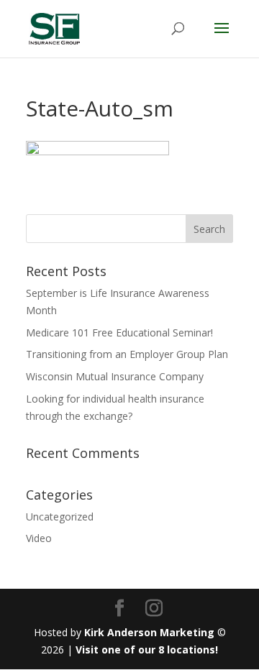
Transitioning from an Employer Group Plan (127, 354)
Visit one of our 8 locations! (147, 649)
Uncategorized (60, 516)
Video (39, 538)
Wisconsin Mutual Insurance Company (115, 376)
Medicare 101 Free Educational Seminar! (119, 332)
